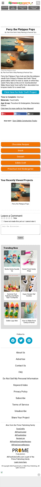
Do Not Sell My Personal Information (20, 378)
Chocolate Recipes (20, 144)
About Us (20, 352)
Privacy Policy (20, 391)
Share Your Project (20, 417)
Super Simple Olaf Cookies (29, 295)
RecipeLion (20, 438)
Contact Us (20, 365)
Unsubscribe (20, 411)
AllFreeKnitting (20, 435)
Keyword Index (20, 385)
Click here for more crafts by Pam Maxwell (17, 108)
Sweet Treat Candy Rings (29, 270)
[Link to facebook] (13, 340)
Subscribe (20, 398)
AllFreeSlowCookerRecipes (20, 442)
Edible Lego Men (12, 321)
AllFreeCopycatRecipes (20, 445)
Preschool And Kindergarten (20, 169)
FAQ (21, 372)
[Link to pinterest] (29, 340)
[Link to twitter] (21, 340)
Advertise (20, 359)
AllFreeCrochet (20, 432)
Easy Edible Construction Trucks (25, 121)
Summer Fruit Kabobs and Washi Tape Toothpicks (12, 296)
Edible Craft (20, 163)
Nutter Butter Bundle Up (12, 270)
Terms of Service (20, 404)
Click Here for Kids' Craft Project (20, 92)
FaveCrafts (20, 429)
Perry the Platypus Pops (20, 204)
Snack (20, 150)
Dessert (20, 156)
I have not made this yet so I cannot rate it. (19, 221)
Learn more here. (20, 462)
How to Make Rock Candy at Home (29, 321)
